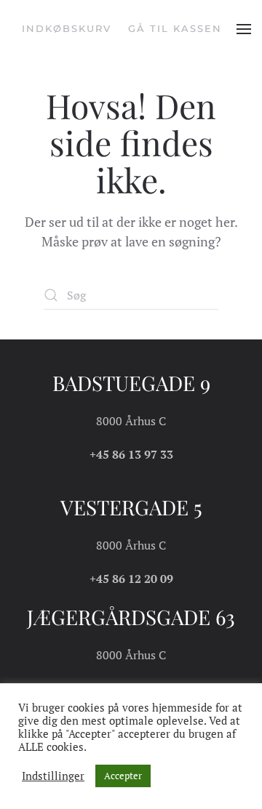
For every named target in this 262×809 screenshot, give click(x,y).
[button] (244, 29)
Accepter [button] (123, 775)
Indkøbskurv (66, 28)
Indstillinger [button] (53, 776)
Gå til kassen (175, 28)
